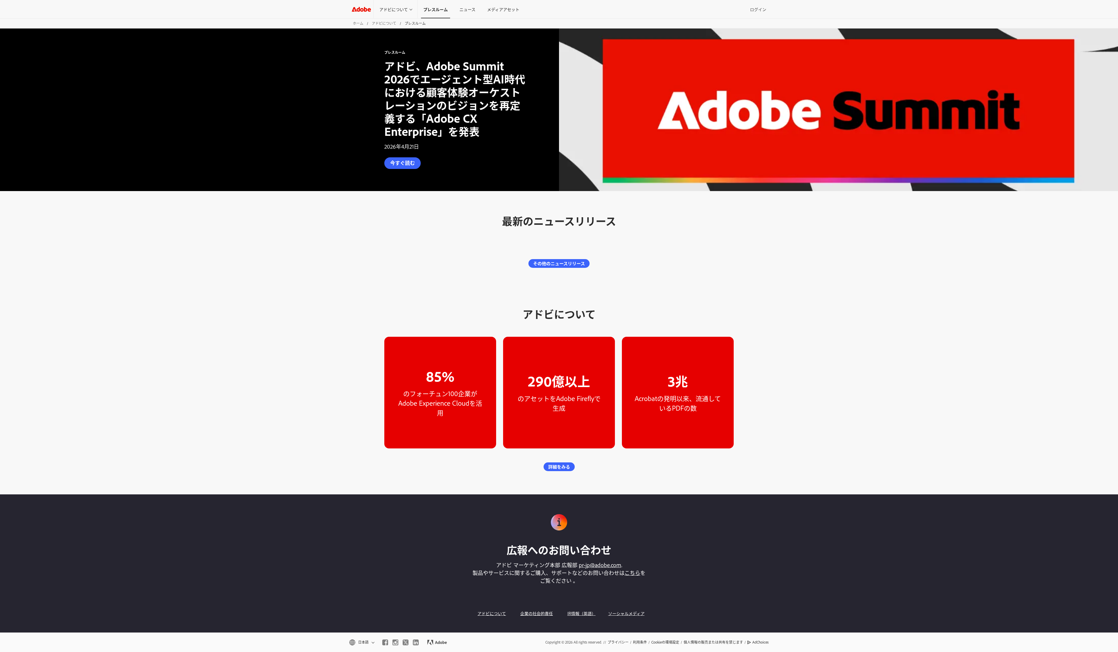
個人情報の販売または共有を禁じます (713, 642)
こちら (632, 573)
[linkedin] (416, 642)
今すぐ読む (402, 162)
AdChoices (760, 642)
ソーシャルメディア (626, 613)
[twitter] (405, 642)
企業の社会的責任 (536, 613)
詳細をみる (559, 466)
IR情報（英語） (581, 613)
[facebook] (385, 642)
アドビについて (393, 9)
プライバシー (618, 642)
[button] (361, 642)
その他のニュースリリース (559, 263)
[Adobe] (361, 9)
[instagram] (395, 642)
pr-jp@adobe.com (600, 565)
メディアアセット (503, 9)
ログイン (758, 9)
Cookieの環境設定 (665, 642)
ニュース (467, 9)
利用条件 (640, 642)
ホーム (358, 23)
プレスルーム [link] (435, 9)
